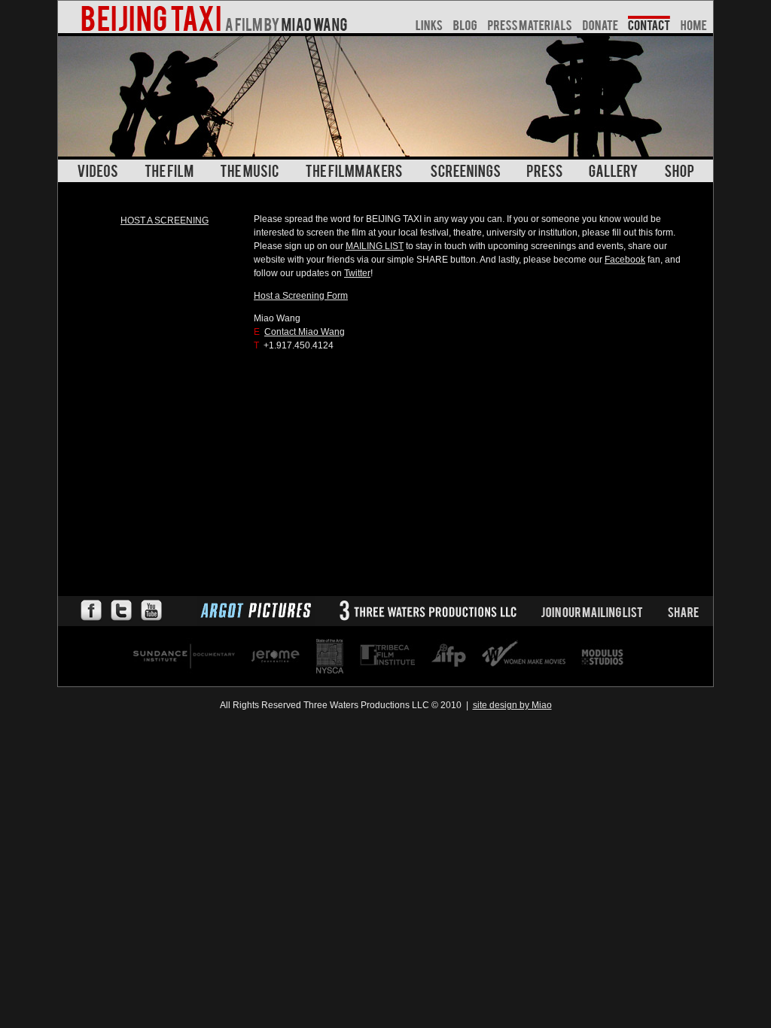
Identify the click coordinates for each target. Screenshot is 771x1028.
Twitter (357, 273)
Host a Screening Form (301, 295)
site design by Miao (512, 705)
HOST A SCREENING (164, 220)
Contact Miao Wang (304, 332)
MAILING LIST (375, 246)
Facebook (625, 259)
